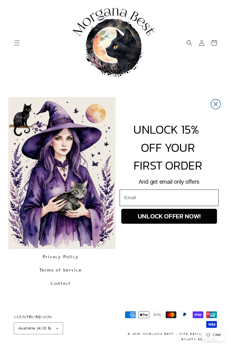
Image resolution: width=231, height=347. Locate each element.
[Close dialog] (216, 104)
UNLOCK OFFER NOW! (169, 216)
